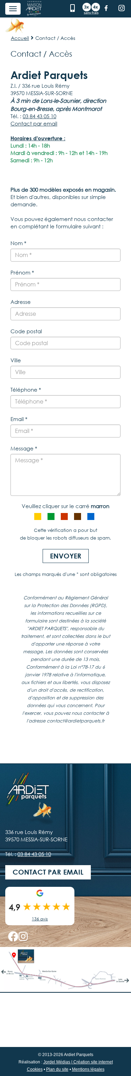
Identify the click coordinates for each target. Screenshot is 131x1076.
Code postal (26, 331)
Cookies (35, 1069)
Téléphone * (25, 389)
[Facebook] (106, 8)
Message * (23, 448)
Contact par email (33, 123)
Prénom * (22, 272)
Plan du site (57, 1069)
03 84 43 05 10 (39, 116)
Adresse (20, 301)
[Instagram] (121, 8)
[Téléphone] (73, 8)
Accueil (20, 38)
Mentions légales (88, 1069)
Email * (18, 418)
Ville (15, 360)
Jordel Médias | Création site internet (78, 1062)
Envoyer (65, 556)
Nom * (18, 243)
